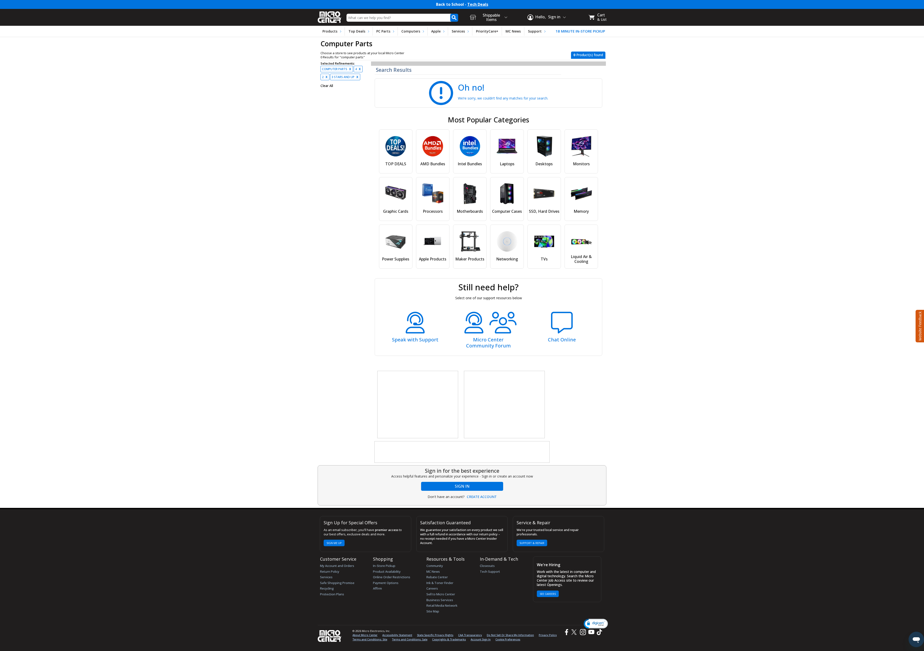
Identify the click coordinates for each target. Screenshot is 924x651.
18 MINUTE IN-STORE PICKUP (580, 31)
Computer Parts (336, 69)
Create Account (482, 497)
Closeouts (487, 566)
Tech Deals (477, 4)
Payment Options (385, 583)
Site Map (432, 611)
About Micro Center (365, 635)
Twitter (574, 632)
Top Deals (356, 31)
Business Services (439, 600)
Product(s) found (588, 55)
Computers (410, 31)
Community (434, 566)
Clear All (327, 86)
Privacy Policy (548, 635)
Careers (432, 588)
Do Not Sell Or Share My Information (510, 635)
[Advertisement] (418, 404)
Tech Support (490, 571)
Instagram (582, 632)
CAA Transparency (470, 635)
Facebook (566, 632)
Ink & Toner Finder (439, 583)
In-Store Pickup (384, 566)
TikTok (598, 632)
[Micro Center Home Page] (330, 15)
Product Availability (387, 571)
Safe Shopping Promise (337, 583)
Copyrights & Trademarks (449, 639)
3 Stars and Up (345, 77)
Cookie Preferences (507, 639)
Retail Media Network (441, 605)
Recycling (327, 588)
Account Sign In (481, 639)
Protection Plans (332, 594)
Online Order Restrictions (391, 577)
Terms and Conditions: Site (370, 639)
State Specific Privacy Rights (435, 635)
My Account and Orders (337, 566)
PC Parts (383, 31)
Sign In (462, 486)
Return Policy (329, 571)
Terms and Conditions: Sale (409, 639)
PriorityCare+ (487, 31)
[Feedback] (919, 325)
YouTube (591, 632)
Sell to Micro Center (440, 594)
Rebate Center (437, 577)
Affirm (377, 588)
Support (535, 31)
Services (458, 31)
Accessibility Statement (397, 635)
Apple (436, 31)
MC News (513, 31)
